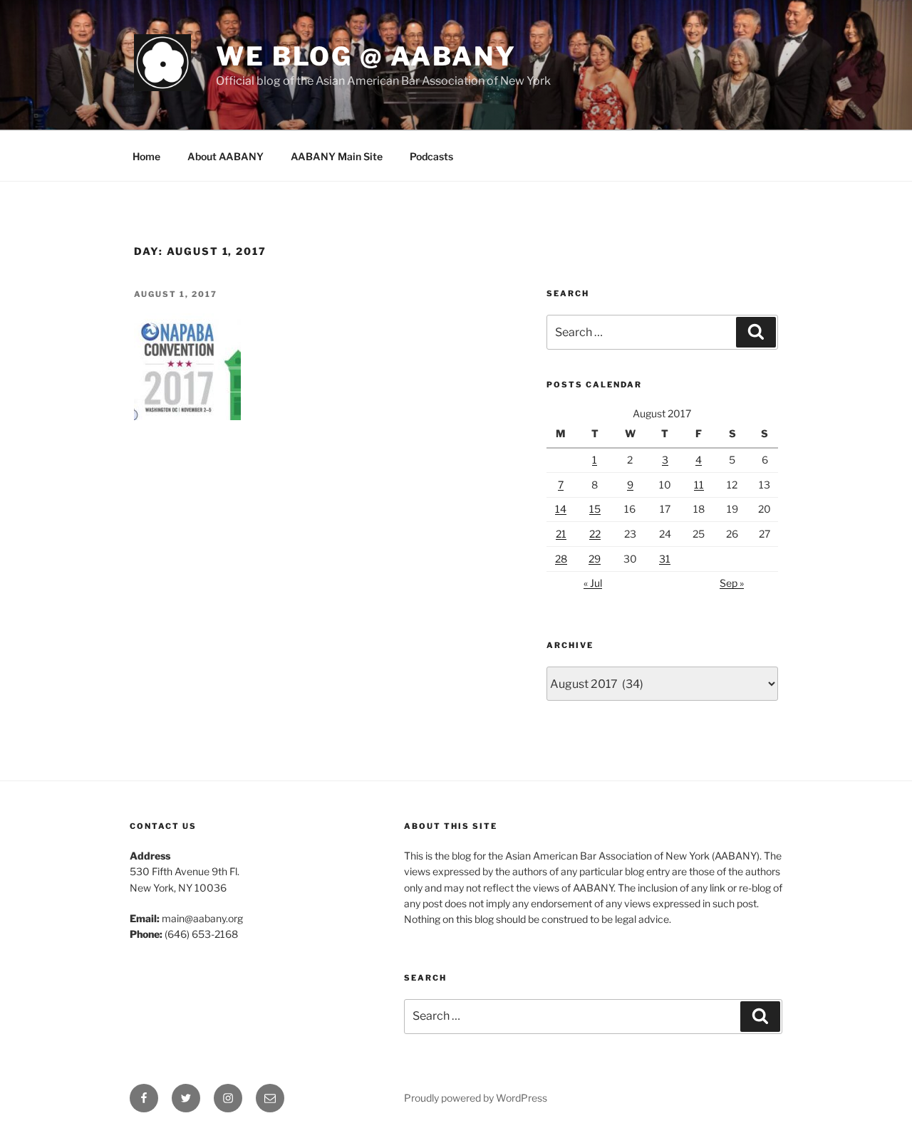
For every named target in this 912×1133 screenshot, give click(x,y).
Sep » (732, 583)
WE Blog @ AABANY (366, 56)
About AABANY (225, 156)
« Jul (593, 583)
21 (561, 534)
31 (664, 559)
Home (146, 156)
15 (595, 509)
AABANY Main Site (337, 156)
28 (561, 559)
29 (595, 559)
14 (560, 509)
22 (595, 534)
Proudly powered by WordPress (475, 1098)
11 (699, 485)
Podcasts (431, 156)
